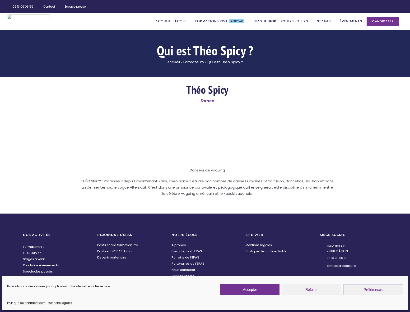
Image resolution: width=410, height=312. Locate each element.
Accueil (173, 61)
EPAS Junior (32, 253)
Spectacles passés (38, 271)
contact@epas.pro (341, 265)
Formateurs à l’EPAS (187, 251)
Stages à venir (34, 259)
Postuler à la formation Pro (117, 245)
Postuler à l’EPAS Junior (115, 251)
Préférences (373, 290)
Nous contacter (183, 270)
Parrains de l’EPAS (185, 257)
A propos (179, 245)
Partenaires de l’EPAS (188, 263)
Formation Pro (34, 246)
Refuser (311, 290)
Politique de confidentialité (26, 303)
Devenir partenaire (111, 257)
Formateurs (193, 61)
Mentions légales (60, 303)
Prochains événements (41, 265)
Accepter (250, 290)
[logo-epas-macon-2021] (28, 16)
